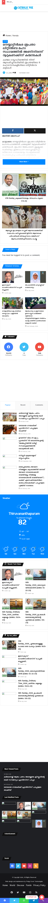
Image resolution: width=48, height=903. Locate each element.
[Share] (13, 131)
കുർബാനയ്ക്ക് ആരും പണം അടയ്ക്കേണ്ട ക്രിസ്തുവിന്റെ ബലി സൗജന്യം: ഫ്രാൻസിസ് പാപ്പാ (31, 416)
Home (8, 36)
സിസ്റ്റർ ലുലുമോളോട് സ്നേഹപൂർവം (27, 457)
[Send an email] (15, 73)
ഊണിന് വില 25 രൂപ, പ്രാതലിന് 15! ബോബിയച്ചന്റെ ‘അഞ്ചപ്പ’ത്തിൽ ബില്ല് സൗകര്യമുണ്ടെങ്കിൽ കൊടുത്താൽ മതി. (31, 443)
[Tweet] (35, 131)
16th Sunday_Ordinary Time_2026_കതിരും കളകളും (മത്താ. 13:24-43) (11, 616)
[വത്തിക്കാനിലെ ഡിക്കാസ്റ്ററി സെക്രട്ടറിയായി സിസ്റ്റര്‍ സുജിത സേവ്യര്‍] (24, 824)
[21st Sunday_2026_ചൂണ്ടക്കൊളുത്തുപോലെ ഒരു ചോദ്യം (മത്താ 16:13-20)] (9, 645)
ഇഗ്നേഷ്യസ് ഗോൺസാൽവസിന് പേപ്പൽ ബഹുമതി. (12, 287)
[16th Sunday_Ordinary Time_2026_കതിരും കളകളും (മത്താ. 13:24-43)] (12, 604)
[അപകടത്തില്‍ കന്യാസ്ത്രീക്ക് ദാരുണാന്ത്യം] (35, 277)
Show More (23, 162)
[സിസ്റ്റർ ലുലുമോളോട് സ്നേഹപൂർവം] (10, 459)
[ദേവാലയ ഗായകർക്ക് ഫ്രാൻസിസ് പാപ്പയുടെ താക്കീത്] (10, 429)
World (12, 885)
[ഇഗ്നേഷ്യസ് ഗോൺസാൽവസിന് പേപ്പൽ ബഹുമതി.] (12, 277)
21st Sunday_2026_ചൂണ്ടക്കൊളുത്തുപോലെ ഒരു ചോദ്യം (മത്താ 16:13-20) (32, 645)
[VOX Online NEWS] (24, 8)
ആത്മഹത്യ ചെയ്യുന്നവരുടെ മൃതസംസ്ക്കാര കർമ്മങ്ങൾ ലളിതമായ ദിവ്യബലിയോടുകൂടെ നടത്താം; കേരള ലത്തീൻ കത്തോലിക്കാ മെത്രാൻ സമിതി (35, 317)
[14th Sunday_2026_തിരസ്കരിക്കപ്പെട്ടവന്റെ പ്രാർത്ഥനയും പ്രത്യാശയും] (9, 824)
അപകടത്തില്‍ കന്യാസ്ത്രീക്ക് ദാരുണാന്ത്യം (23, 2)
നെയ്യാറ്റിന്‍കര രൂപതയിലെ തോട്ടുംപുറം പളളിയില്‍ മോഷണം (11, 313)
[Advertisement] (24, 21)
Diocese (20, 885)
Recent (22, 405)
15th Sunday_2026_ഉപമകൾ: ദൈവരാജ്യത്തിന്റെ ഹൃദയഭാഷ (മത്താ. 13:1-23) (35, 618)
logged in (18, 255)
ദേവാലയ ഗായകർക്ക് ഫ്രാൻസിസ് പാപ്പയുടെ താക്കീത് (28, 429)
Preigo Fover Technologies (34, 882)
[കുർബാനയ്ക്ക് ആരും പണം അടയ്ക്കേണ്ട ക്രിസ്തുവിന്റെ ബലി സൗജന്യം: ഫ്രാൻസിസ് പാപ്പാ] (10, 417)
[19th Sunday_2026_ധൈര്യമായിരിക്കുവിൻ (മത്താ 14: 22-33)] (35, 574)
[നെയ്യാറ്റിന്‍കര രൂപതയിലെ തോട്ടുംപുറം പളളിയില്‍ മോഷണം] (12, 303)
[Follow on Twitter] (13, 73)
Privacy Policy (39, 885)
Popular (7, 405)
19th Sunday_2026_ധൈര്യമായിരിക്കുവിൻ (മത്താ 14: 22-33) (35, 586)
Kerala (15, 36)
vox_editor (9, 73)
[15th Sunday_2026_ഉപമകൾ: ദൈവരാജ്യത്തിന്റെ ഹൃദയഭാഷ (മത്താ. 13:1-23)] (35, 604)
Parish (28, 885)
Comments (39, 405)
